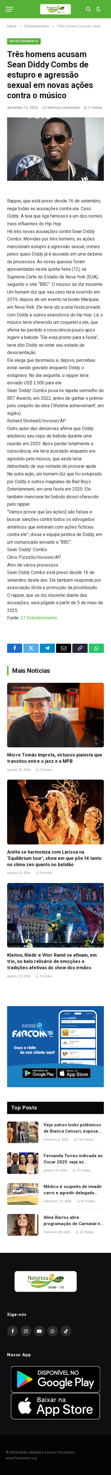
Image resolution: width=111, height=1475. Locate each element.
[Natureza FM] (55, 9)
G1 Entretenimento (38, 618)
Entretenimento (23, 41)
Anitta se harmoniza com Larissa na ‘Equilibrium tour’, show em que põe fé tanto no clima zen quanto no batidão (54, 858)
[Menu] (9, 9)
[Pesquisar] (88, 9)
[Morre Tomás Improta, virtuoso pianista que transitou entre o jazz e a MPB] (55, 715)
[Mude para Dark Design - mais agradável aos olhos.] (97, 9)
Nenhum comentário (64, 108)
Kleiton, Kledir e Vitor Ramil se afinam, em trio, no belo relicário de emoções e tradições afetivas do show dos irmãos (52, 961)
